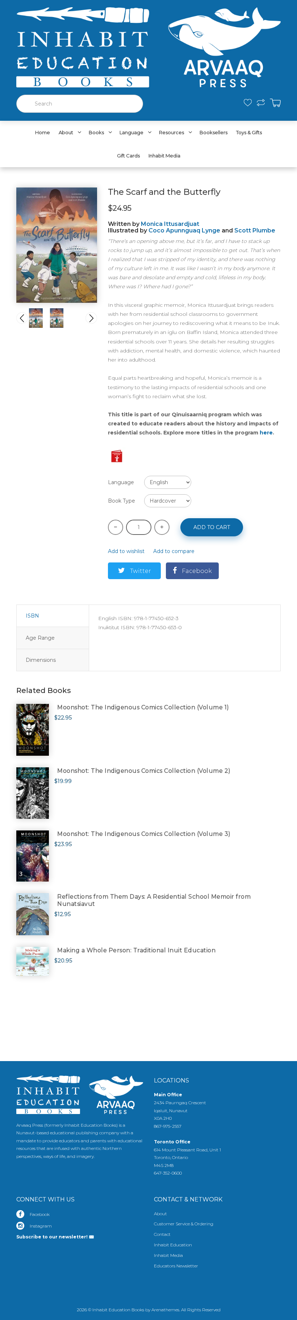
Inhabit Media (168, 1255)
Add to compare (173, 551)
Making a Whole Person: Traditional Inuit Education (136, 950)
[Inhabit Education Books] (148, 45)
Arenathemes (165, 1309)
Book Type (121, 501)
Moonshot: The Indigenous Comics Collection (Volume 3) (144, 833)
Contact (162, 1234)
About (160, 1213)
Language (121, 482)
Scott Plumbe (254, 230)
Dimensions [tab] (41, 660)
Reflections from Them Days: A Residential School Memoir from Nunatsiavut (154, 900)
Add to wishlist (126, 551)
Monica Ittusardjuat (170, 223)
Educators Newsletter (176, 1266)
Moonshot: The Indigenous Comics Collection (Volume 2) (144, 770)
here (266, 432)
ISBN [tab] (32, 615)
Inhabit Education (173, 1244)
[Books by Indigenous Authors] (117, 455)
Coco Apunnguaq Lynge (184, 230)
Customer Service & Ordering (183, 1223)
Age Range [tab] (40, 638)
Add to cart (211, 527)
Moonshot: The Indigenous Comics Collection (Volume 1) (143, 707)
